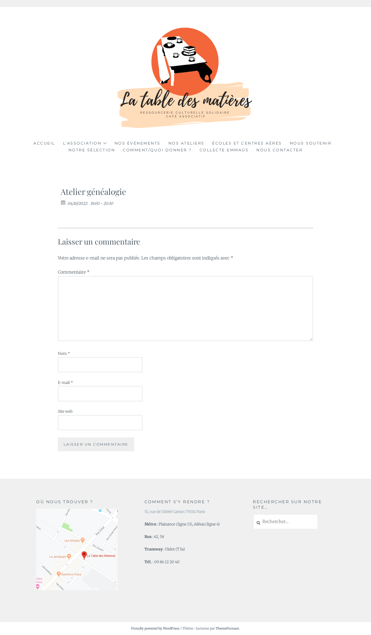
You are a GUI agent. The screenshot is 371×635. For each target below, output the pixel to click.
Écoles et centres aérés (247, 143)
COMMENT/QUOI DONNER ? (157, 150)
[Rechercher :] (285, 521)
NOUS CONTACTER (279, 150)
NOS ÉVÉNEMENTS (138, 143)
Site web (65, 411)
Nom (64, 353)
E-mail (65, 382)
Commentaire (74, 272)
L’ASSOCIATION (82, 143)
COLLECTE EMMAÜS (224, 150)
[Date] (63, 202)
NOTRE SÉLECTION (91, 150)
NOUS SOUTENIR (311, 143)
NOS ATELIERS (186, 143)
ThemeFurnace (227, 628)
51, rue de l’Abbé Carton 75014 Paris (174, 511)
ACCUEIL (44, 143)
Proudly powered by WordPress (155, 628)
